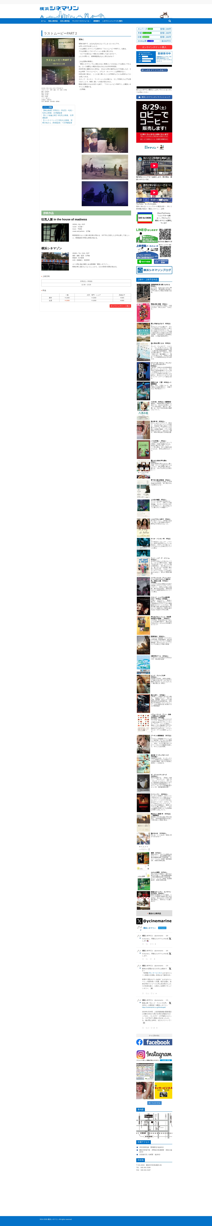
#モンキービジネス (155, 973)
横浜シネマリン (147, 936)
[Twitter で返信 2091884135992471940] (143, 944)
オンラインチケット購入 (120, 306)
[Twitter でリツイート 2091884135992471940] (147, 944)
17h (167, 965)
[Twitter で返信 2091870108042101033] (143, 993)
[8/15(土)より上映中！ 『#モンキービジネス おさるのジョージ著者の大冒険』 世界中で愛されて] (163, 1090)
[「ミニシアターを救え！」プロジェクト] (145, 218)
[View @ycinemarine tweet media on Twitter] (151, 988)
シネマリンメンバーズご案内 (112, 21)
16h (167, 936)
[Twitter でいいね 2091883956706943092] (151, 959)
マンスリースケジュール (80, 21)
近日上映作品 (65, 21)
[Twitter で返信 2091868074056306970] (143, 1028)
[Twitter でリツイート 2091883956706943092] (147, 959)
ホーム (43, 21)
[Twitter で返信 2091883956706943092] (143, 959)
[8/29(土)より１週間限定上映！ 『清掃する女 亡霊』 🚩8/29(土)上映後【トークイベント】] (163, 1072)
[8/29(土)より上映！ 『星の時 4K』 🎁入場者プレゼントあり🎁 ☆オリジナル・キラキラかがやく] (145, 1090)
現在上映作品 (53, 21)
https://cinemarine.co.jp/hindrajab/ (154, 1007)
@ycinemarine (158, 936)
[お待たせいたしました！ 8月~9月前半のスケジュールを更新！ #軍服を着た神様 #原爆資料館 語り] (145, 1072)
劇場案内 (97, 21)
